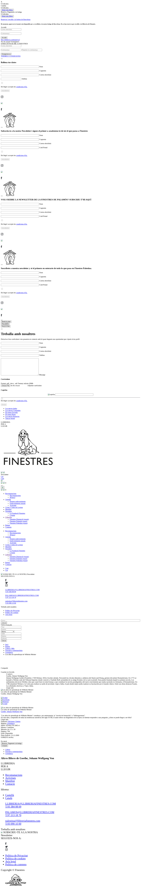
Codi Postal (43, 147)
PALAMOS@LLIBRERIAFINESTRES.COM (22, 595)
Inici (6, 644)
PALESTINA (6, 326)
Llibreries (8, 517)
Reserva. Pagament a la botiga (11, 743)
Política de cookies (11, 613)
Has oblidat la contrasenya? (10, 40)
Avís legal (8, 614)
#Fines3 (12, 497)
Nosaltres (8, 511)
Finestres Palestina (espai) (19, 523)
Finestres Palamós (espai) (18, 521)
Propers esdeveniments (18, 501)
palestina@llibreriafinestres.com (16, 601)
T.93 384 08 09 (10, 592)
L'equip (12, 515)
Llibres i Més (9, 648)
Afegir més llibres (7, 10)
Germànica (9, 652)
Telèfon (24, 79)
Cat (6, 570)
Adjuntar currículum (34, 385)
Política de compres (15, 864)
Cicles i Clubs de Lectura (14, 507)
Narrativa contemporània (13, 650)
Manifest (8, 509)
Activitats (13, 505)
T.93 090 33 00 (10, 603)
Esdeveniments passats (17, 503)
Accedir (4, 37)
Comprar (4, 746)
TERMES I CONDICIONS (10, 56)
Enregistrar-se (6, 54)
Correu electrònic (45, 75)
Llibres (7, 750)
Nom (41, 67)
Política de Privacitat (12, 611)
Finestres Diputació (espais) (19, 519)
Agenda (8, 499)
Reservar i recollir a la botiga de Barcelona (15, 19)
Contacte (8, 527)
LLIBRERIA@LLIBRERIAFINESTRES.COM (22, 590)
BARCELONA (6, 322)
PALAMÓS (5, 324)
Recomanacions (10, 493)
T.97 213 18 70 (10, 597)
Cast (6, 568)
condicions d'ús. (21, 87)
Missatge (42, 375)
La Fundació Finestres (17, 513)
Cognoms (42, 71)
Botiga (7, 525)
